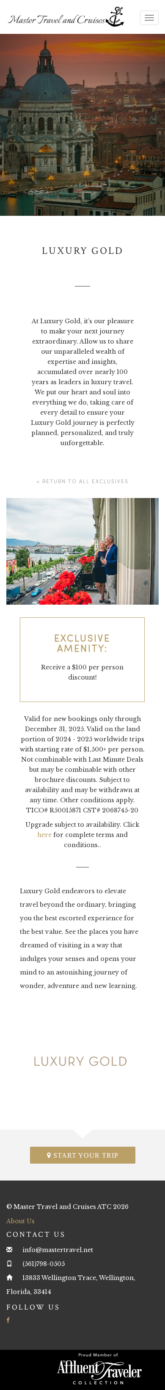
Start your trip (84, 1155)
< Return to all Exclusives (82, 481)
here (44, 835)
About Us (20, 1221)
